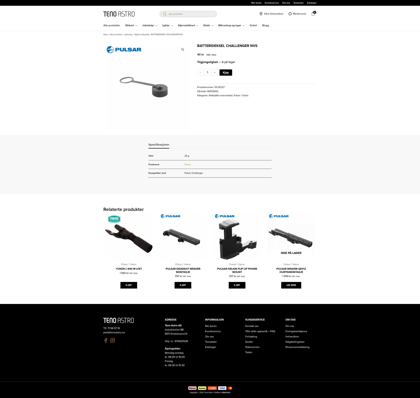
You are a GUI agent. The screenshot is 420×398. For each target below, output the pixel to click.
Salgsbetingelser (294, 342)
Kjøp (226, 72)
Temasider (211, 342)
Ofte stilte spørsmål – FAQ (260, 331)
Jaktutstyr (128, 34)
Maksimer (226, 392)
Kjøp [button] (129, 285)
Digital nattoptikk (141, 34)
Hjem (105, 34)
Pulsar (188, 164)
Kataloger (210, 347)
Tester (248, 352)
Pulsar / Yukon (241, 95)
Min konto (211, 326)
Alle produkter (116, 34)
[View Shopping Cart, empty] (313, 14)
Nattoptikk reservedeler (221, 95)
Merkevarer (299, 13)
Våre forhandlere (274, 13)
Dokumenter (252, 347)
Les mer (291, 285)
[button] (183, 50)
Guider (249, 342)
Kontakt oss (251, 326)
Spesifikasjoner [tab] (158, 144)
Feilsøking (251, 336)
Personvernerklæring (297, 347)
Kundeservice (213, 331)
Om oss (209, 336)
